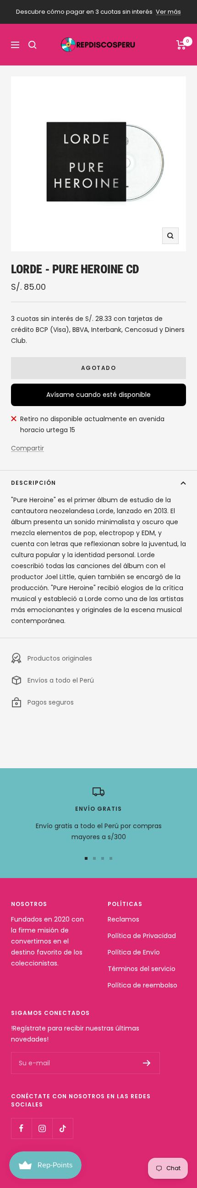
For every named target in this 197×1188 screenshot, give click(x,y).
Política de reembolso (142, 985)
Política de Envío (134, 952)
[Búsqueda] (32, 45)
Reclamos (123, 919)
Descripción (33, 483)
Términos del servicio (141, 968)
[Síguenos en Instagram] (42, 1128)
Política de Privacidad (142, 935)
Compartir (27, 448)
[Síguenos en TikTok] (62, 1128)
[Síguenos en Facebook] (21, 1128)
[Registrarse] (147, 1063)
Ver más (168, 11)
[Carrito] (181, 44)
